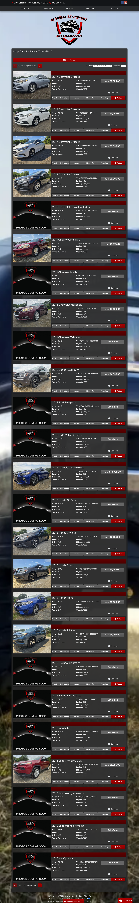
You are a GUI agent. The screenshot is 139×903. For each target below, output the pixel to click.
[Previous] (15, 66)
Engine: (79, 83)
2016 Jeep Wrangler (68, 793)
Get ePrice (113, 211)
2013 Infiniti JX (60, 728)
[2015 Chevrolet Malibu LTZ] (32, 313)
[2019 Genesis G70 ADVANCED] (32, 476)
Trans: (54, 89)
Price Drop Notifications (60, 98)
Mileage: (79, 86)
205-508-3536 (58, 3)
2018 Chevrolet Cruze (66, 174)
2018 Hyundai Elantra (66, 662)
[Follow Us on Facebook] (122, 2)
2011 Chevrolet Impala (66, 239)
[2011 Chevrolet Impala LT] (32, 248)
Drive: (54, 86)
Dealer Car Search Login (55, 898)
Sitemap (73, 898)
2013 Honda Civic (64, 532)
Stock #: (79, 89)
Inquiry (76, 98)
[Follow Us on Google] (125, 2)
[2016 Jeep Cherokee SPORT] (32, 769)
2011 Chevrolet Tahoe (68, 337)
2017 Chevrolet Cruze (66, 76)
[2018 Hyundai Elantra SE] (32, 671)
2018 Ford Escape (64, 402)
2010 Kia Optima (63, 858)
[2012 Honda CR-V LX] (32, 508)
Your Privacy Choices (81, 898)
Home (59, 893)
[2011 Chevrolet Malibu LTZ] (32, 280)
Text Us (119, 98)
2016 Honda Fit (62, 597)
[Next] (40, 66)
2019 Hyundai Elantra (66, 695)
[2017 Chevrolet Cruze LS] (32, 117)
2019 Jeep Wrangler (68, 825)
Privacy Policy (77, 893)
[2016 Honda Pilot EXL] (32, 638)
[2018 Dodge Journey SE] (32, 378)
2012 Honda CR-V (64, 500)
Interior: (55, 83)
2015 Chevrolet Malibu (67, 304)
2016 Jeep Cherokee (67, 760)
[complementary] (133, 897)
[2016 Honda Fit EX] (32, 606)
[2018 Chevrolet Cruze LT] (32, 183)
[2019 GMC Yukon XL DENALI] (32, 443)
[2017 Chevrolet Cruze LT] (32, 85)
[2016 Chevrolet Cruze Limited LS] (32, 215)
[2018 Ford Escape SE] (32, 411)
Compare (114, 93)
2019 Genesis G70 (68, 467)
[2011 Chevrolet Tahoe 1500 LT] (32, 345)
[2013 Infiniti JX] (32, 736)
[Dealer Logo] (69, 30)
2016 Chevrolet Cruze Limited (71, 207)
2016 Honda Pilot (64, 630)
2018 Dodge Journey (65, 369)
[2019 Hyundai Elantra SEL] (32, 704)
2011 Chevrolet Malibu (67, 272)
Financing (104, 98)
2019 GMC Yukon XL (67, 435)
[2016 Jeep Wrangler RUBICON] (32, 801)
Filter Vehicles (70, 60)
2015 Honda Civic (64, 565)
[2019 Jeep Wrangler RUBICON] (32, 834)
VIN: (78, 80)
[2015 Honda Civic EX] (32, 573)
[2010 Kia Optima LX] (32, 866)
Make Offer (90, 98)
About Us (64, 893)
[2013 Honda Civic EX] (32, 541)
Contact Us (70, 893)
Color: (54, 80)
